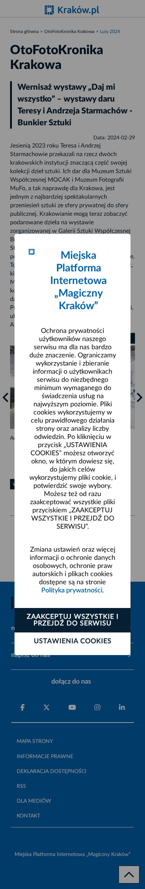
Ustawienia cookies (73, 641)
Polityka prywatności (71, 590)
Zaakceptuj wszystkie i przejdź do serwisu (73, 620)
